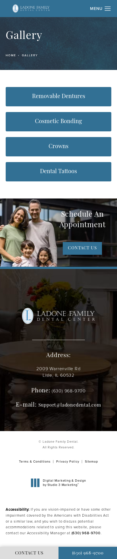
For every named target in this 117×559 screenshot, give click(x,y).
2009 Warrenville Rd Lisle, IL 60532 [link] (58, 372)
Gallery (30, 55)
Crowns (58, 147)
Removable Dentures (58, 97)
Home (11, 55)
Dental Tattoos (58, 172)
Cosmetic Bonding (58, 122)
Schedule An (82, 220)
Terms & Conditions (35, 461)
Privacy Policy (67, 461)
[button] (108, 9)
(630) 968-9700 (86, 533)
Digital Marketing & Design (64, 483)
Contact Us (82, 248)
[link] (69, 390)
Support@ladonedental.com (69, 405)
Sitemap (91, 461)
